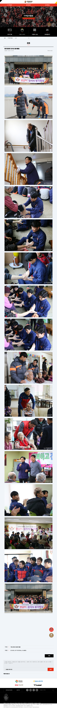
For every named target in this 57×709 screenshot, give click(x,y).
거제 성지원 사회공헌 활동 (15, 647)
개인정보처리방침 (9, 690)
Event (29, 5)
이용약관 (18, 690)
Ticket (10, 5)
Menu (48, 5)
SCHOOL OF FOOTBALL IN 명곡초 (18, 650)
